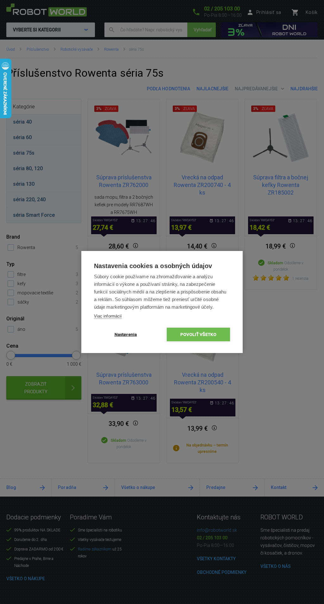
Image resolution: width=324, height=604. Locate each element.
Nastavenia (126, 334)
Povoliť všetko (198, 334)
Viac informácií (108, 316)
